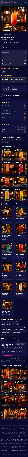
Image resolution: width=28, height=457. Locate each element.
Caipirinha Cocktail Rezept (8, 321)
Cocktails (3, 34)
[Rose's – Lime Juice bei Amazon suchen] (25, 118)
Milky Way (22, 329)
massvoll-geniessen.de (15, 436)
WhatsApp (7, 89)
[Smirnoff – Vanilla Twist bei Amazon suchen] (25, 108)
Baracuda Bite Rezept (20, 327)
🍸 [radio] (18, 7)
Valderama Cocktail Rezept (19, 332)
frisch (4, 139)
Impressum (19, 439)
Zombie (18, 321)
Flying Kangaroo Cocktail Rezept (9, 334)
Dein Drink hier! (7, 30)
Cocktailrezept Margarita (7, 327)
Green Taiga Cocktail (6, 329)
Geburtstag (19, 139)
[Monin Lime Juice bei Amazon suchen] (25, 120)
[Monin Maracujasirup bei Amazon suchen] (25, 114)
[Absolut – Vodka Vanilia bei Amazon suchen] (25, 106)
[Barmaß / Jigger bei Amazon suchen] (25, 127)
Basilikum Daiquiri (6, 324)
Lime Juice (4, 58)
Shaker (3, 71)
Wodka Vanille (6, 52)
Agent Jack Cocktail (6, 332)
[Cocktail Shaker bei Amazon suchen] (25, 129)
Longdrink (11, 39)
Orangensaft (5, 61)
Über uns (4, 439)
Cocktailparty (5, 142)
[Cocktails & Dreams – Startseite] (9, 2)
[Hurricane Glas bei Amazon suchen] (25, 132)
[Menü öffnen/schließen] (25, 2)
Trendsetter (8, 34)
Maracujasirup (6, 55)
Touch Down (15, 324)
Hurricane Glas (5, 39)
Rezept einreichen (11, 439)
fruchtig (11, 139)
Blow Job (15, 329)
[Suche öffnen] (22, 2)
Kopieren (15, 89)
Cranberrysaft (5, 64)
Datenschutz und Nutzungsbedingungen (16, 440)
